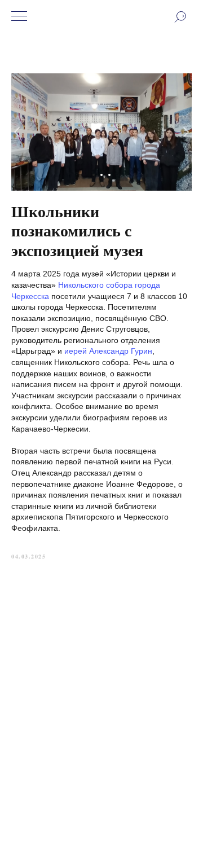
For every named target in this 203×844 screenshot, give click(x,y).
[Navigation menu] (19, 17)
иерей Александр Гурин (108, 350)
